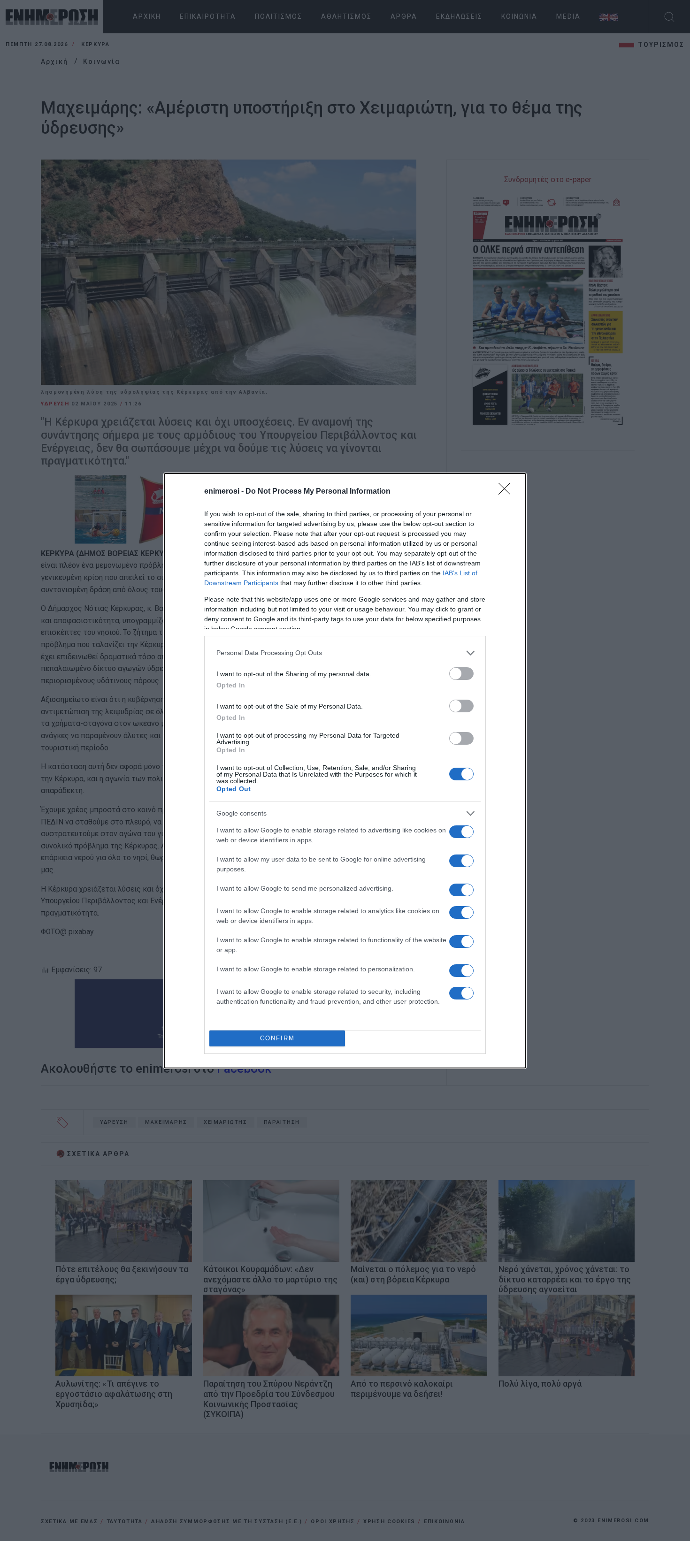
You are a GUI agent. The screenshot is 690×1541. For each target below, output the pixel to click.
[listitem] (345, 653)
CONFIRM (277, 1038)
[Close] (507, 492)
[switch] (461, 673)
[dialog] (345, 770)
